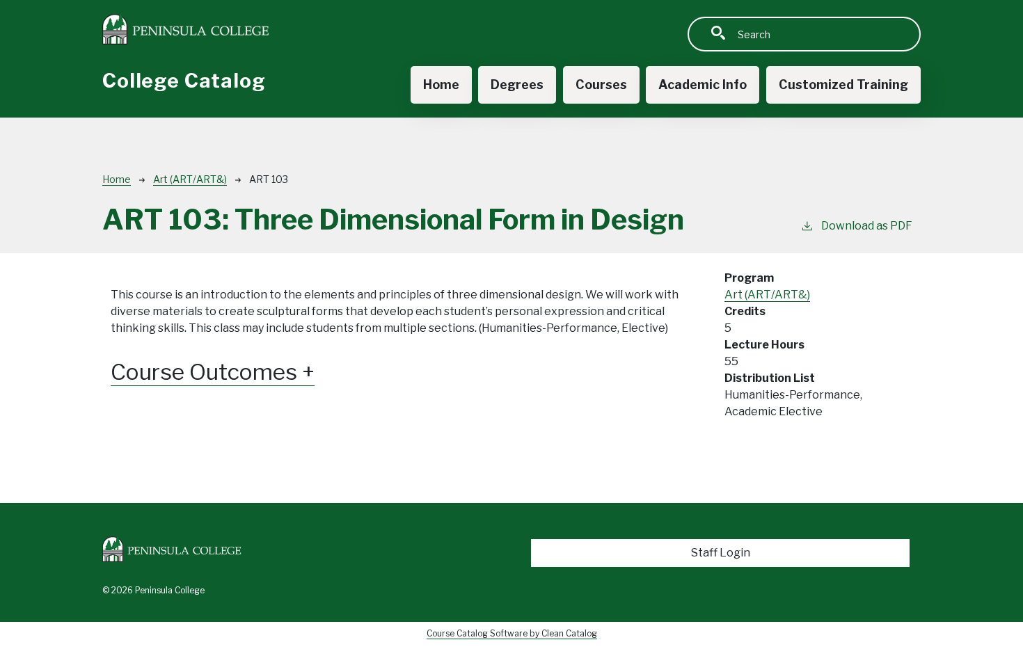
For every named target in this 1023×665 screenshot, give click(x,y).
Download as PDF (866, 225)
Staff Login (720, 552)
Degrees (517, 84)
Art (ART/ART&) (190, 179)
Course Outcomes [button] (206, 372)
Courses (601, 84)
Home (441, 84)
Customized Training (843, 84)
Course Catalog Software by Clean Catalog (512, 633)
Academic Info (702, 84)
